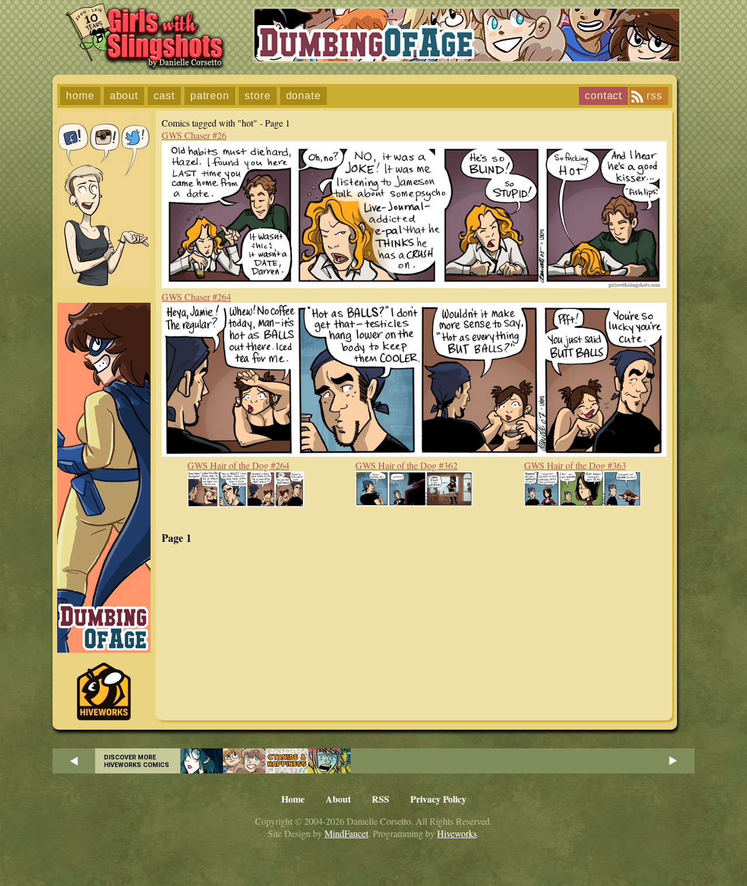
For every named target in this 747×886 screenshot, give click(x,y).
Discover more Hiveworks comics (136, 761)
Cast (164, 95)
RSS (654, 95)
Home (80, 95)
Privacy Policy (438, 799)
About (124, 95)
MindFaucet (346, 833)
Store (258, 95)
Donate (303, 95)
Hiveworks (457, 833)
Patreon (209, 95)
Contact (603, 95)
